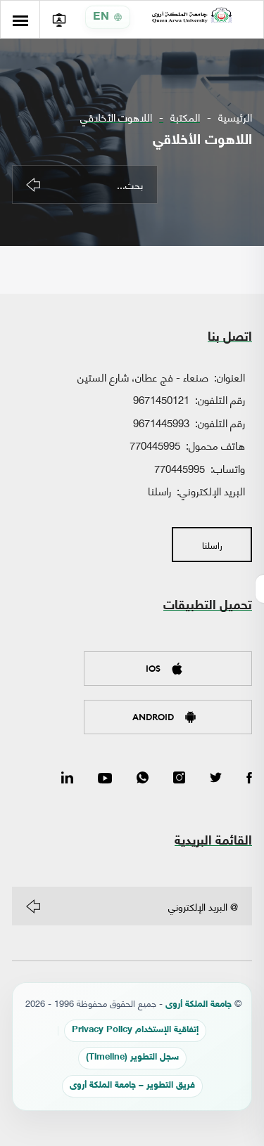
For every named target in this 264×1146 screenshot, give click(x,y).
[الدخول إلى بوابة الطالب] (58, 19)
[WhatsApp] (143, 778)
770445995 (155, 445)
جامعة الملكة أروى (198, 1005)
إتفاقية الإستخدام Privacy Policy (135, 1030)
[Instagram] (179, 778)
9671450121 (161, 399)
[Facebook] (249, 778)
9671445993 (161, 422)
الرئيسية (235, 117)
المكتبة (185, 117)
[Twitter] (216, 778)
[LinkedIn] (67, 778)
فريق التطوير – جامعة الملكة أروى (132, 1086)
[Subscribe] (33, 906)
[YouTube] (105, 778)
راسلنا (159, 490)
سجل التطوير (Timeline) (132, 1058)
